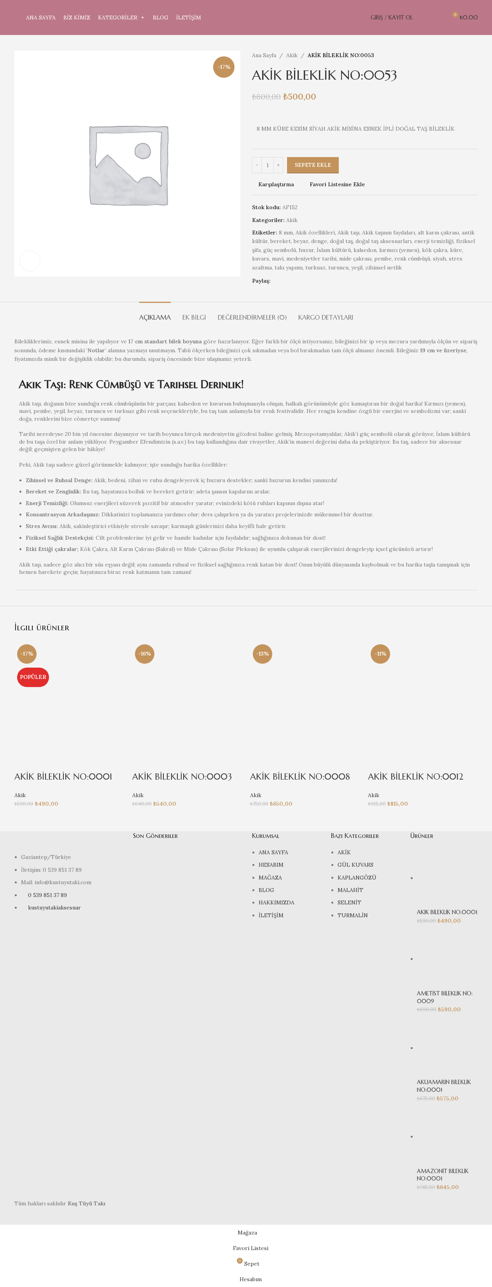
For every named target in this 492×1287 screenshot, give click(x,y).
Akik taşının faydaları (388, 232)
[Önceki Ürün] (454, 55)
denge (319, 241)
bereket (280, 241)
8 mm (286, 232)
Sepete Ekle (313, 165)
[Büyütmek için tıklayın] (30, 261)
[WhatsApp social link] (312, 281)
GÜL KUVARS (355, 864)
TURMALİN (353, 915)
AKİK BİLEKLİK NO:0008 (300, 776)
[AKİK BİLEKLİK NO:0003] (187, 697)
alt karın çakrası (438, 232)
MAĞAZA (270, 877)
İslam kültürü (334, 250)
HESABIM (271, 864)
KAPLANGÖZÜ (357, 877)
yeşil (356, 267)
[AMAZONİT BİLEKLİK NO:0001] (447, 1136)
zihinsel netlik (383, 267)
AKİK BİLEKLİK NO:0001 (63, 776)
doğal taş (341, 241)
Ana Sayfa (264, 55)
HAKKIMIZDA (276, 902)
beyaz (301, 241)
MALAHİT (350, 890)
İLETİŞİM (188, 17)
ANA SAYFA (41, 17)
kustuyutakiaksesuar (54, 907)
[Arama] (424, 17)
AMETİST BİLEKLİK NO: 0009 (445, 997)
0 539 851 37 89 (47, 895)
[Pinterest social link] (303, 281)
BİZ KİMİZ (76, 17)
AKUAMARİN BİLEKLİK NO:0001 (444, 1086)
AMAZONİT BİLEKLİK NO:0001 (443, 1175)
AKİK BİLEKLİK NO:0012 (415, 776)
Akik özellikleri (315, 232)
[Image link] (68, 841)
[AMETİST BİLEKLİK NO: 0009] (447, 958)
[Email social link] (294, 281)
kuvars (260, 258)
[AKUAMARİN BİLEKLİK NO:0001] (447, 1047)
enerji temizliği (433, 241)
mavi (278, 258)
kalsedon (365, 250)
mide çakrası (355, 258)
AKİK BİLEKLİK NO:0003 (182, 776)
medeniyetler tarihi (311, 258)
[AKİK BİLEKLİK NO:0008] (305, 697)
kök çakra (434, 250)
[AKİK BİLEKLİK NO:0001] (69, 697)
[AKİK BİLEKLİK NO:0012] (423, 697)
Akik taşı (348, 232)
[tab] (155, 313)
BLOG (160, 17)
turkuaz (315, 267)
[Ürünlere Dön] (464, 55)
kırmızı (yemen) (399, 250)
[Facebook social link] (275, 281)
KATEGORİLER (117, 17)
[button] (24, 761)
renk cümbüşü (412, 258)
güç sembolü (279, 250)
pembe (383, 258)
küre (456, 250)
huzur (306, 250)
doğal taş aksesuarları (383, 241)
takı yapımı (289, 267)
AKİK (344, 852)
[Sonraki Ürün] (473, 55)
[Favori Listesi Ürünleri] (438, 17)
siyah (439, 258)
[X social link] (284, 281)
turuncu (338, 267)
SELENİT (349, 902)
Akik (292, 55)
